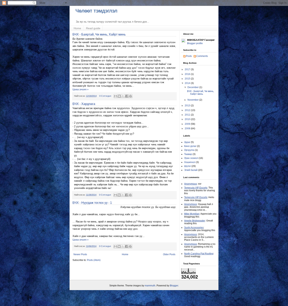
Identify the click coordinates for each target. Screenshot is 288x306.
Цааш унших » (80, 89)
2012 (188, 110)
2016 (188, 74)
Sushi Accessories (194, 227)
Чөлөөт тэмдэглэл (96, 11)
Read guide (93, 28)
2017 (188, 69)
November (193, 99)
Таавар (188, 154)
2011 (188, 114)
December (193, 87)
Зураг (187, 142)
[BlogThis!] (119, 96)
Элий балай (190, 170)
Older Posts (169, 254)
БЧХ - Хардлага (83, 104)
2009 (188, 124)
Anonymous (190, 183)
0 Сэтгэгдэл (105, 96)
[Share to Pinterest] (130, 96)
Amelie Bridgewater (194, 220)
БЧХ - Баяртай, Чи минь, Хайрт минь (99, 34)
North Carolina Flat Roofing (198, 253)
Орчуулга (189, 150)
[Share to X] (123, 96)
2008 (188, 128)
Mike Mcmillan (191, 213)
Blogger (174, 285)
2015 (188, 78)
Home (77, 28)
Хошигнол (189, 162)
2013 (188, 105)
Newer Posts (80, 254)
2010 (188, 119)
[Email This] (116, 96)
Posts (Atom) (94, 260)
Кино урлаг (190, 146)
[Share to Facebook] (127, 96)
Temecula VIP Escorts (195, 187)
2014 (188, 83)
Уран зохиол (191, 158)
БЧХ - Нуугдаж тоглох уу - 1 (92, 202)
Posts (189, 56)
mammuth (150, 285)
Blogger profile (195, 43)
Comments (202, 56)
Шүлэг (187, 166)
